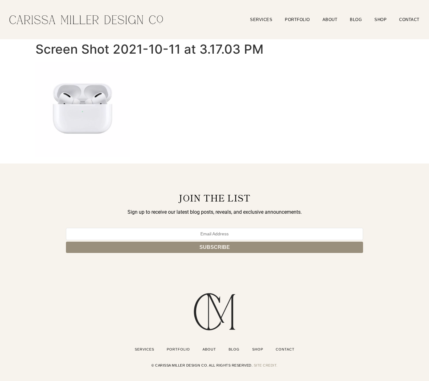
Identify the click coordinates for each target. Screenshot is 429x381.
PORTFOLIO (297, 19)
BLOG (356, 19)
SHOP (380, 19)
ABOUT (330, 19)
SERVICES (261, 19)
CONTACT (409, 19)
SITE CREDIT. (266, 365)
